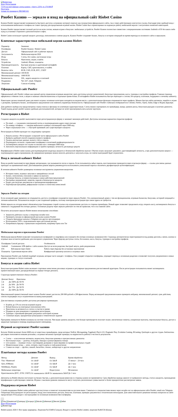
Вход (3, 4)
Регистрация (11, 4)
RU (2, 414)
